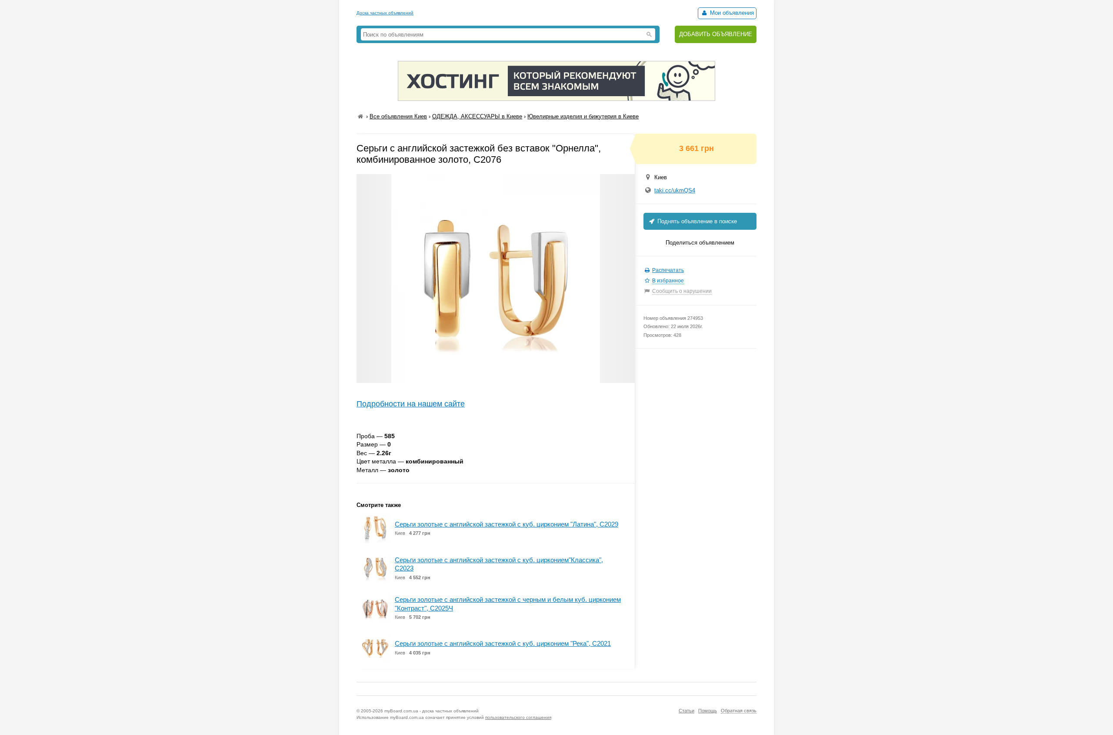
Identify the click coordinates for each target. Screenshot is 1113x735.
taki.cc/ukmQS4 (674, 190)
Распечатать (668, 270)
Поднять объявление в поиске (696, 221)
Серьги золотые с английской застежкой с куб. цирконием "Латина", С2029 (506, 524)
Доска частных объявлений (385, 12)
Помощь (707, 710)
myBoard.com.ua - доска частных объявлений (431, 710)
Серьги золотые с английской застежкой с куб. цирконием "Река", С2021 (503, 643)
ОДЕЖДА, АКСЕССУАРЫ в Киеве (477, 116)
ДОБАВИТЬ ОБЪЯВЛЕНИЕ (715, 34)
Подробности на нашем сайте (411, 403)
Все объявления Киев (398, 116)
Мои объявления (731, 13)
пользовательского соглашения (518, 717)
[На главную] (360, 116)
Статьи (686, 710)
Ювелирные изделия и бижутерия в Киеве (583, 116)
